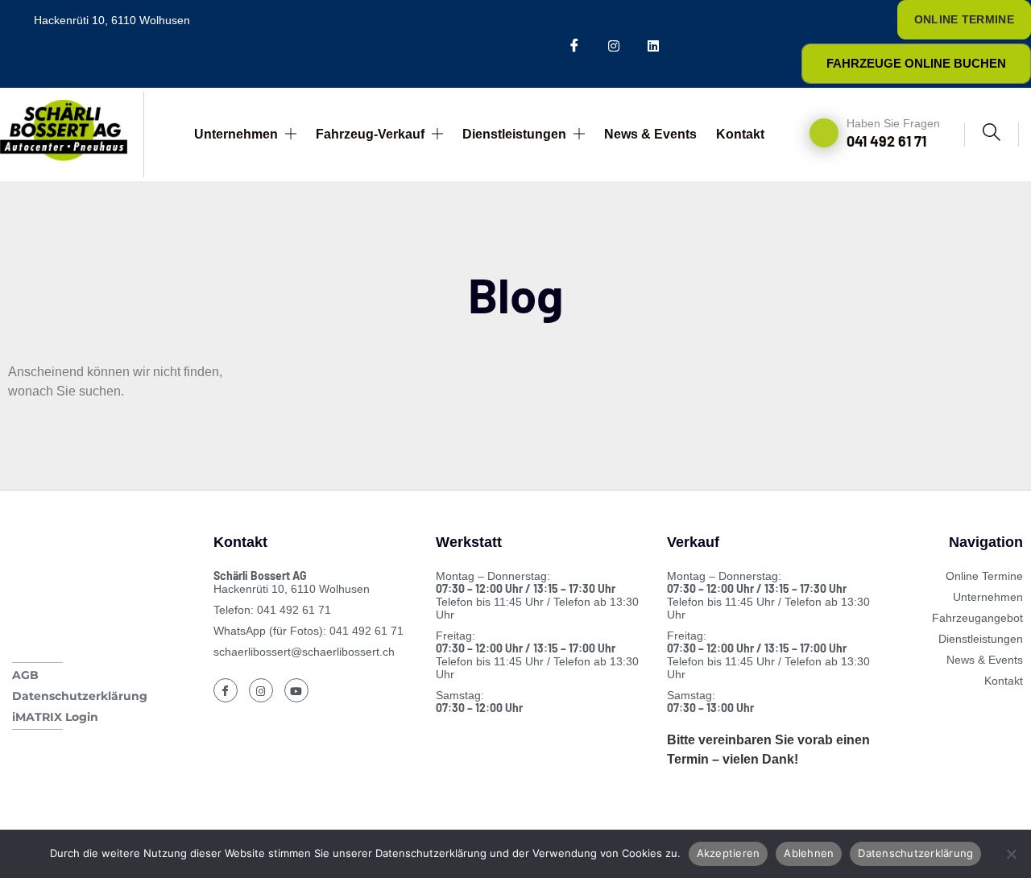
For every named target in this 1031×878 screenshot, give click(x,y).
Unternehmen (236, 134)
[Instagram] (613, 44)
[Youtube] (653, 44)
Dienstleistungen (514, 134)
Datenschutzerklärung (915, 853)
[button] (991, 134)
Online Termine (964, 19)
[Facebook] (574, 44)
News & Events (650, 134)
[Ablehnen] (1011, 854)
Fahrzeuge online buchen (916, 63)
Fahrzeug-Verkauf (370, 134)
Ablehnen (809, 853)
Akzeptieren (728, 853)
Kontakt (740, 134)
